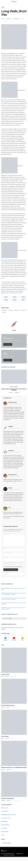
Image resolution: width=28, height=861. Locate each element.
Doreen (3, 18)
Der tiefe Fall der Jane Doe (8, 705)
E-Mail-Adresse (7, 552)
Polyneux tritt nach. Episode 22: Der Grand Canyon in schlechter (14, 389)
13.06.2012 (8, 18)
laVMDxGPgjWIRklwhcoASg (7, 593)
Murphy (11, 310)
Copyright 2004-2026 (8, 855)
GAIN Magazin (4, 811)
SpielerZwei (6, 356)
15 (11, 676)
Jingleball (10, 426)
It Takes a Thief (5, 674)
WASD (2, 835)
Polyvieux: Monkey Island (7, 798)
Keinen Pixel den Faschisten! (8, 814)
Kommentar (6, 533)
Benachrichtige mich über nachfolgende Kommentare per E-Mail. (12, 563)
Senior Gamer (4, 831)
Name (5, 548)
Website (5, 557)
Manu (2, 738)
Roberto (10, 487)
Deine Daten (19, 853)
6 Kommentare (15, 18)
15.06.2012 (12, 356)
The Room (23, 310)
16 (12, 738)
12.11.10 (7, 738)
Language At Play (6, 818)
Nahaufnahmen (5, 824)
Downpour (4, 310)
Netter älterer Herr (12, 402)
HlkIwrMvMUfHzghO (5, 588)
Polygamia (4, 828)
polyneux (11, 392)
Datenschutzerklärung (16, 566)
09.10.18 (9, 769)
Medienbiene (4, 821)
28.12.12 (8, 707)
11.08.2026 (16, 392)
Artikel (2, 7)
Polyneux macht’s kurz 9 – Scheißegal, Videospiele (14, 767)
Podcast (16, 386)
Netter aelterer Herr (8, 340)
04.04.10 (7, 676)
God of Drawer (5, 736)
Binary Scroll (5, 807)
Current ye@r (6, 571)
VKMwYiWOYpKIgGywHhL (7, 597)
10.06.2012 (16, 340)
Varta (4, 312)
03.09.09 (9, 800)
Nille (2, 676)
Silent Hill (17, 310)
